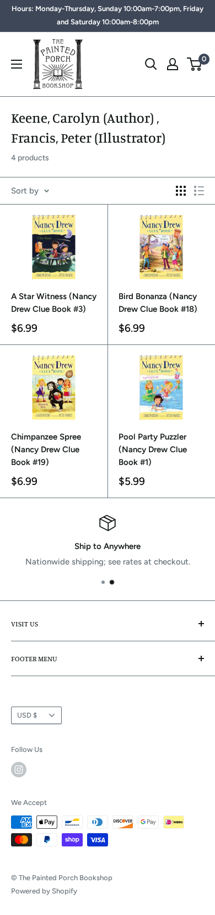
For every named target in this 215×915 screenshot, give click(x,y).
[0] (195, 64)
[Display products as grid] (181, 191)
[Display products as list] (199, 191)
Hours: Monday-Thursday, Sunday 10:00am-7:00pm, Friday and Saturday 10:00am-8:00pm (107, 15)
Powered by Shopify (44, 891)
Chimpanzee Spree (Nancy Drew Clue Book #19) (46, 450)
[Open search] (151, 64)
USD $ (27, 715)
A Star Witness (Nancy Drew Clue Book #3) (53, 302)
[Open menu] (16, 64)
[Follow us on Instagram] (18, 769)
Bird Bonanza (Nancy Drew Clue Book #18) (158, 302)
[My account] (172, 64)
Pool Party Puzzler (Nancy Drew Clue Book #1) (153, 450)
